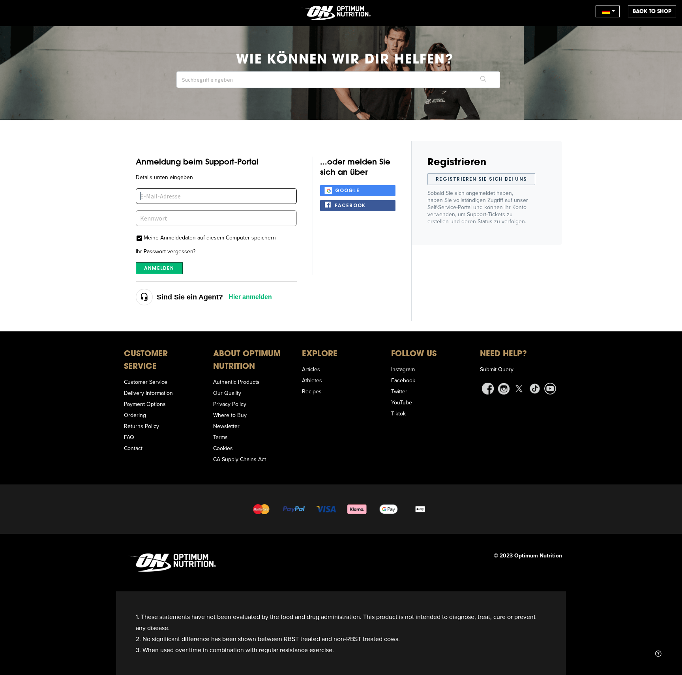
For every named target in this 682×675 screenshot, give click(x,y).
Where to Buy (230, 415)
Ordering (135, 415)
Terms (220, 437)
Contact (133, 448)
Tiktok (398, 413)
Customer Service (145, 382)
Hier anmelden (250, 297)
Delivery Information (148, 393)
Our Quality (227, 393)
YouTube (401, 402)
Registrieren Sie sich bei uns (481, 179)
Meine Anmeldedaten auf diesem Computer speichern (210, 237)
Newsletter (226, 426)
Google (347, 190)
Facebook (350, 205)
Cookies (223, 448)
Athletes (312, 380)
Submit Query (496, 369)
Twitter (399, 391)
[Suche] (483, 80)
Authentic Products (236, 382)
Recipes (312, 391)
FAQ (129, 437)
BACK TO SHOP (652, 11)
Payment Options (145, 404)
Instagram (403, 369)
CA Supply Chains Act (239, 459)
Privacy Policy (229, 404)
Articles (311, 369)
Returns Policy (141, 426)
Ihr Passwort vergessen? (165, 251)
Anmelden (159, 268)
